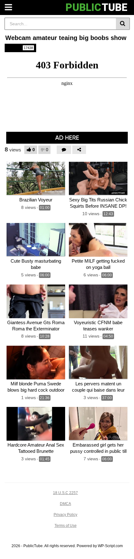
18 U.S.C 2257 (65, 493)
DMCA (65, 504)
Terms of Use (66, 525)
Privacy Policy (65, 514)
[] (123, 23)
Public (20, 47)
